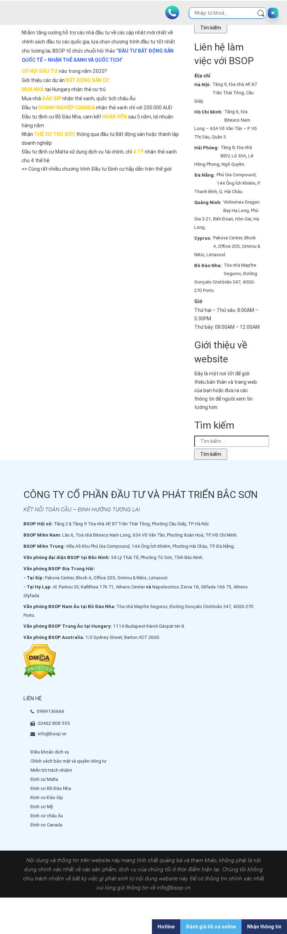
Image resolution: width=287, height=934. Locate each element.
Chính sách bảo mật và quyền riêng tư (68, 761)
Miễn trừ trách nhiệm (51, 770)
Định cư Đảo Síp (46, 797)
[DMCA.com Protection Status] (39, 661)
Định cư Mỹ (41, 806)
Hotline (166, 926)
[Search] (261, 12)
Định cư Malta (44, 779)
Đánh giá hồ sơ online (211, 926)
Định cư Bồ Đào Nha (50, 788)
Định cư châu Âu (46, 815)
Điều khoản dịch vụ (49, 752)
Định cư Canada (46, 824)
